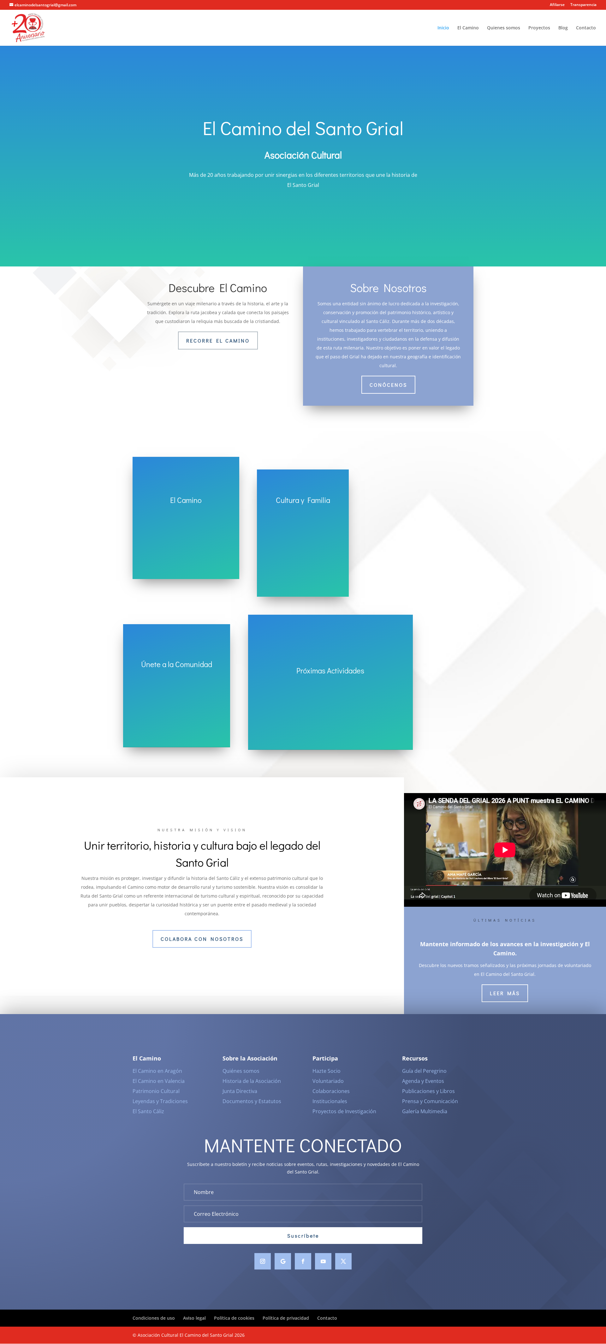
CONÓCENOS (388, 384)
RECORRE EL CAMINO (218, 340)
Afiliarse (557, 5)
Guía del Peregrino (424, 1070)
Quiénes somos (241, 1070)
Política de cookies (234, 1318)
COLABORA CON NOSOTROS (202, 938)
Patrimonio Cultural (156, 1091)
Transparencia (583, 5)
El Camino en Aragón (157, 1070)
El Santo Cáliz (148, 1111)
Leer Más (505, 993)
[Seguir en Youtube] (323, 1261)
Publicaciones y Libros (428, 1091)
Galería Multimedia (424, 1111)
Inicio (443, 28)
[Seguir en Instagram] (262, 1261)
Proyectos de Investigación (344, 1111)
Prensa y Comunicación (430, 1101)
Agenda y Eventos (423, 1081)
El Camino (468, 28)
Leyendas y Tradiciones (160, 1101)
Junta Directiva (240, 1091)
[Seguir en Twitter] (343, 1261)
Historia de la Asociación (252, 1081)
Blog (563, 28)
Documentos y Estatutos (252, 1101)
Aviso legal (194, 1318)
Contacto (586, 28)
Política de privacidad (286, 1318)
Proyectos (539, 28)
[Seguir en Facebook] (303, 1261)
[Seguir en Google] (283, 1261)
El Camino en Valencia (159, 1081)
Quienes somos (503, 28)
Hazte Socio (326, 1070)
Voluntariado (328, 1081)
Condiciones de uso (154, 1318)
